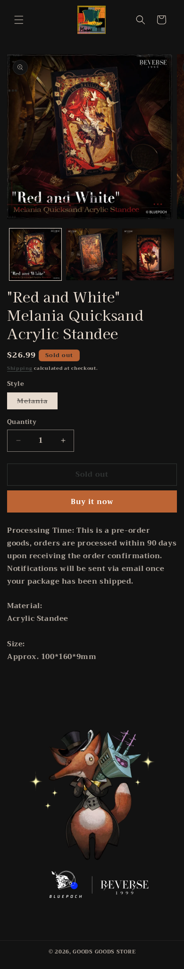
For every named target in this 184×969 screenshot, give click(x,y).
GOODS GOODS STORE (104, 951)
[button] (18, 19)
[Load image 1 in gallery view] (35, 254)
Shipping (20, 368)
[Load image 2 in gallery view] (92, 254)
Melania (37, 402)
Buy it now (92, 502)
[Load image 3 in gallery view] (148, 254)
